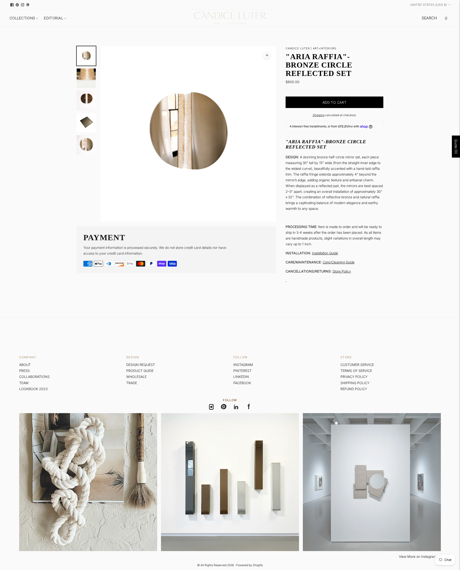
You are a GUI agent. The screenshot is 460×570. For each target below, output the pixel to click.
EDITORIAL (53, 18)
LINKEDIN (241, 377)
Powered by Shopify (249, 565)
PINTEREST (242, 371)
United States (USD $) (428, 4)
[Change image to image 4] (86, 122)
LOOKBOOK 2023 (33, 389)
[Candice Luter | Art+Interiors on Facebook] (12, 4)
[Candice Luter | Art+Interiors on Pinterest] (17, 4)
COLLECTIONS (22, 18)
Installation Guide (325, 253)
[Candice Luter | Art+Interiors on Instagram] (22, 4)
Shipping (318, 115)
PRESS (24, 371)
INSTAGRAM (243, 365)
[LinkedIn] (236, 407)
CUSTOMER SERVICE (357, 365)
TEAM (24, 383)
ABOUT (25, 365)
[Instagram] (211, 407)
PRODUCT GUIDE (140, 371)
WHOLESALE (136, 377)
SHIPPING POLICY (354, 383)
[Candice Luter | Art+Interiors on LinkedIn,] (27, 4)
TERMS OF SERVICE (356, 371)
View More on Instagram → (420, 556)
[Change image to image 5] (86, 145)
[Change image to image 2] (86, 78)
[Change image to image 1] (86, 56)
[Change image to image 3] (86, 100)
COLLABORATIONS (34, 377)
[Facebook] (248, 407)
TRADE (131, 383)
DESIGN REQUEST (140, 365)
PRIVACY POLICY (354, 377)
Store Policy (342, 271)
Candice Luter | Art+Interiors (311, 48)
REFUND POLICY (353, 389)
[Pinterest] (223, 407)
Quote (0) (456, 146)
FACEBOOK (242, 383)
